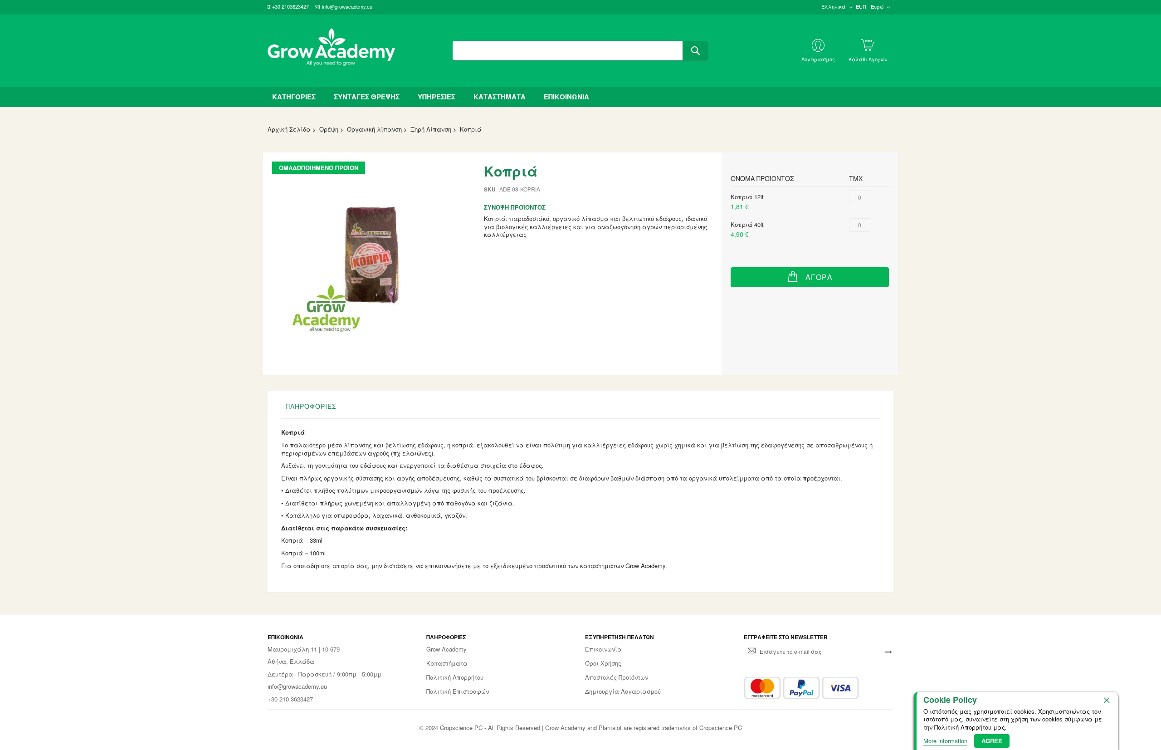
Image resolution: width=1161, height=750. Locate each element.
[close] (1106, 700)
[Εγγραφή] (888, 651)
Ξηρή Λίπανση (430, 129)
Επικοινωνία (603, 649)
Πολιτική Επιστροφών (457, 691)
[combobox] (580, 50)
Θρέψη (328, 129)
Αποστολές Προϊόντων (616, 677)
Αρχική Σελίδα (289, 129)
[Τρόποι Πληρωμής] (801, 688)
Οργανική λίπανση (374, 129)
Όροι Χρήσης (603, 663)
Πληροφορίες (311, 406)
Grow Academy (446, 649)
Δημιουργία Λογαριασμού (623, 691)
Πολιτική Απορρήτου (454, 677)
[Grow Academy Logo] (331, 51)
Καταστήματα (447, 663)
